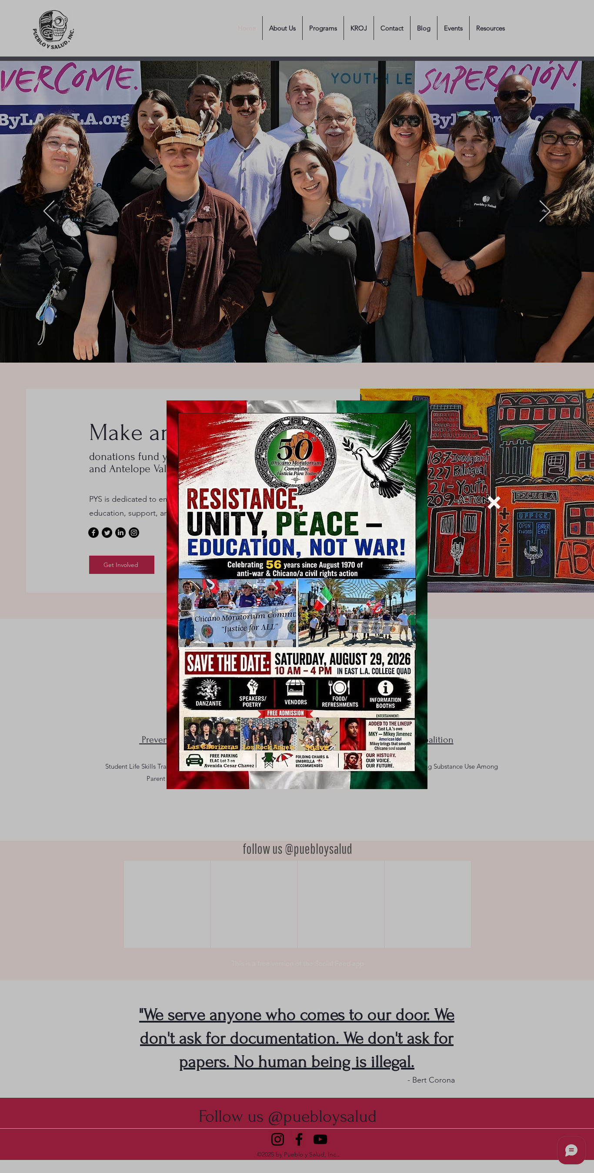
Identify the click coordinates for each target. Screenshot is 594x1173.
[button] (494, 502)
